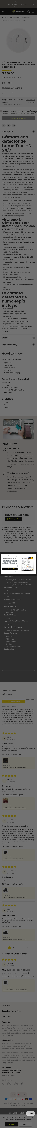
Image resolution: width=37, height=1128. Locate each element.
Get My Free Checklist (10, 568)
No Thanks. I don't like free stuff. (10, 571)
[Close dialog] (35, 555)
